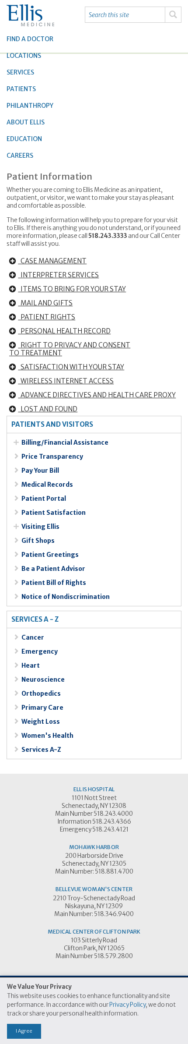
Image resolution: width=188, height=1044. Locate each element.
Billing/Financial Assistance (64, 442)
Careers (20, 155)
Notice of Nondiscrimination (65, 597)
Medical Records (47, 484)
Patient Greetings (50, 555)
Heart (30, 665)
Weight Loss (40, 721)
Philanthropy (30, 106)
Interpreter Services (58, 275)
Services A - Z (35, 619)
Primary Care (42, 707)
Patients (21, 89)
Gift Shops (38, 541)
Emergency (39, 651)
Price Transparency (52, 456)
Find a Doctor (30, 39)
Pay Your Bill (40, 470)
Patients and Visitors (52, 424)
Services (20, 72)
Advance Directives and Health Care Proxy (97, 395)
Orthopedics (41, 693)
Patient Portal (43, 499)
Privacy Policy (127, 1005)
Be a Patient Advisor (53, 569)
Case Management (52, 261)
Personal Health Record (64, 331)
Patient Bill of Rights (53, 583)
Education (24, 139)
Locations (24, 56)
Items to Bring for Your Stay (72, 289)
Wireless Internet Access (66, 381)
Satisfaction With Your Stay (71, 367)
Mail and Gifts (45, 303)
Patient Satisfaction (53, 513)
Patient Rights (46, 317)
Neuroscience (43, 679)
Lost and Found (47, 409)
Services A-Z (41, 750)
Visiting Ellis (40, 527)
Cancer (32, 637)
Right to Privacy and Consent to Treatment (69, 349)
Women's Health (47, 736)
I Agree (24, 1031)
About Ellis (26, 122)
